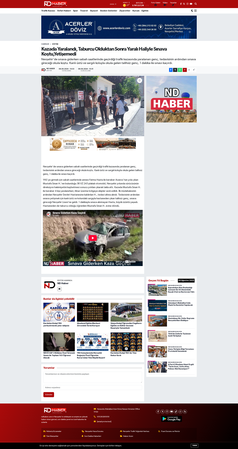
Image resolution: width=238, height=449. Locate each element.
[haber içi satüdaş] (93, 144)
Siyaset (94, 11)
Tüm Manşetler (52, 436)
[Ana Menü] (195, 11)
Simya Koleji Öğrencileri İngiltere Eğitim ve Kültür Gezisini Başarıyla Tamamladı (126, 325)
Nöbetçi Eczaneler (53, 431)
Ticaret (84, 11)
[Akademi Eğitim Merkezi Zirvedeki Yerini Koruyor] (92, 312)
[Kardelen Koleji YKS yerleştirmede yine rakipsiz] (59, 312)
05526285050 (103, 417)
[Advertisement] (171, 199)
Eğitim (145, 11)
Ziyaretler (124, 11)
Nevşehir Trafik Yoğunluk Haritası (136, 431)
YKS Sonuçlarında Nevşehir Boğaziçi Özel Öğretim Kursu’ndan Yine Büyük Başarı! (91, 355)
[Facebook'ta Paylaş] (171, 70)
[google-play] (172, 419)
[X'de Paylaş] (175, 70)
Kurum (136, 11)
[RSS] (185, 412)
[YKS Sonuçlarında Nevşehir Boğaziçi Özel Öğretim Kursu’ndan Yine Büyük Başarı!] (92, 342)
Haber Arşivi (128, 436)
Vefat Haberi (64, 11)
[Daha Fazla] (185, 70)
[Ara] (196, 4)
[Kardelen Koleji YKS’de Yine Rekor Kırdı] (126, 342)
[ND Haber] (55, 4)
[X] (163, 412)
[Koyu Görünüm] (192, 11)
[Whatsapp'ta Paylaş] (180, 70)
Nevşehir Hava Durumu (94, 431)
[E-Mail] (59, 289)
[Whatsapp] (180, 412)
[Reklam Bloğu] (171, 99)
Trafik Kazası (48, 11)
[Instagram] (167, 412)
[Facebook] (158, 412)
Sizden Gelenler (108, 11)
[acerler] (119, 27)
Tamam (194, 445)
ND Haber (63, 283)
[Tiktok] (176, 412)
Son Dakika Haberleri (92, 436)
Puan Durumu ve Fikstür (170, 431)
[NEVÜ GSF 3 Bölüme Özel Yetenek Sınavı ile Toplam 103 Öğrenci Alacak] (59, 342)
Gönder (48, 395)
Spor (75, 11)
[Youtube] (171, 412)
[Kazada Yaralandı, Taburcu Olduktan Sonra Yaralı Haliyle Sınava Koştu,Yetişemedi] (92, 106)
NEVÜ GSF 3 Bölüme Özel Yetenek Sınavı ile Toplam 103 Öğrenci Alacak (59, 355)
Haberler (45, 44)
